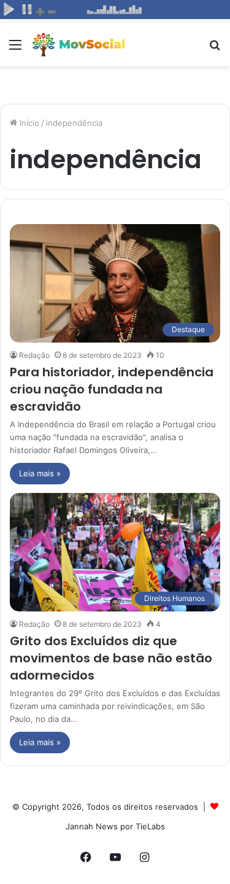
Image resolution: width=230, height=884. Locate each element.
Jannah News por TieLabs (115, 826)
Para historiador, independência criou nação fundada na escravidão (111, 389)
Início (28, 123)
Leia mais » (40, 473)
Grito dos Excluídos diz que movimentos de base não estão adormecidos (111, 658)
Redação (34, 355)
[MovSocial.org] (80, 44)
